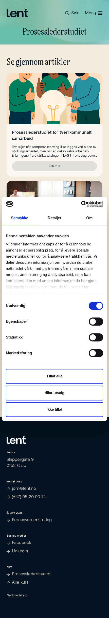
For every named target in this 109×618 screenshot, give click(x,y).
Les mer (73, 166)
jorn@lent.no (24, 489)
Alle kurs (20, 582)
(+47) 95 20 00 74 (29, 497)
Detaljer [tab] (55, 218)
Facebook (21, 543)
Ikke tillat (54, 409)
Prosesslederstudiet (31, 574)
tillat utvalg (54, 393)
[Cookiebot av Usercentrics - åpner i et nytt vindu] (81, 204)
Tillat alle (54, 376)
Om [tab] (89, 218)
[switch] (96, 322)
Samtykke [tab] (19, 218)
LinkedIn (20, 551)
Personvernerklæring (32, 520)
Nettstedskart (17, 595)
